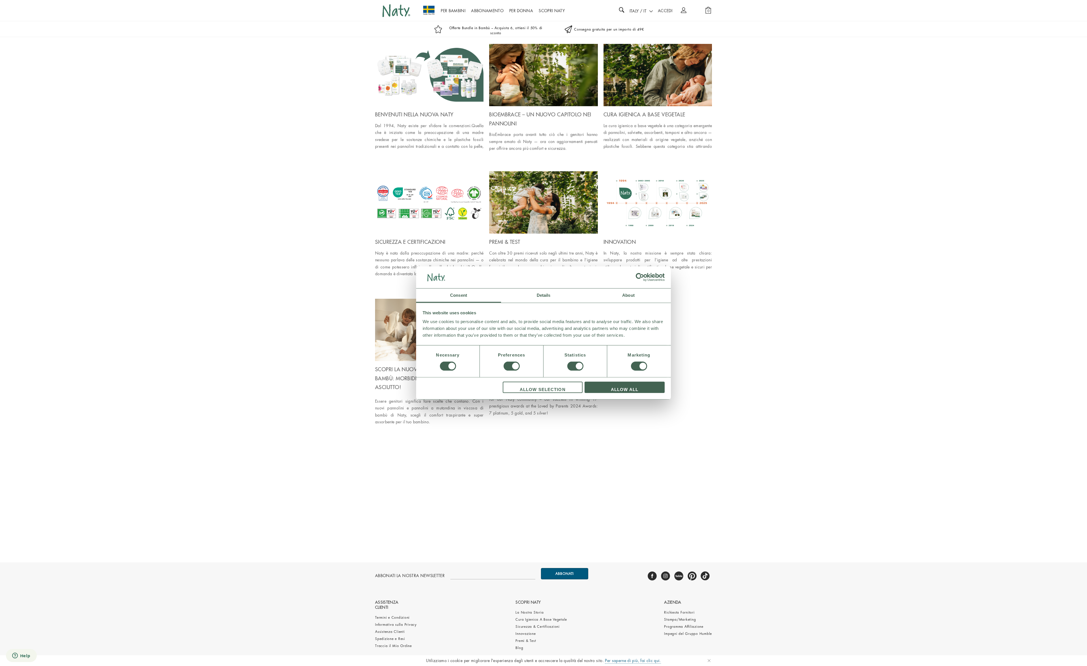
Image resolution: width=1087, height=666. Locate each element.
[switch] (512, 366)
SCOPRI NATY (552, 11)
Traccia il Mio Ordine (393, 646)
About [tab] (628, 295)
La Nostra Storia (529, 612)
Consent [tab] (458, 295)
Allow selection (543, 389)
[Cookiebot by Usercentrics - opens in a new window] (640, 277)
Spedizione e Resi (390, 639)
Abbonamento (487, 11)
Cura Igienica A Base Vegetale (541, 619)
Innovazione (525, 633)
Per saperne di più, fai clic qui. (633, 661)
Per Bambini (453, 11)
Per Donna (521, 11)
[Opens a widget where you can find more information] (21, 656)
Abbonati (564, 573)
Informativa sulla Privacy (396, 624)
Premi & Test (525, 640)
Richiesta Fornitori (679, 612)
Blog (519, 648)
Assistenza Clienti (390, 631)
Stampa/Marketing (680, 619)
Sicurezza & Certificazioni (537, 626)
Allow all (624, 389)
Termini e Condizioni (392, 617)
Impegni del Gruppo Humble (688, 633)
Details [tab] (544, 295)
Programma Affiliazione (683, 626)
